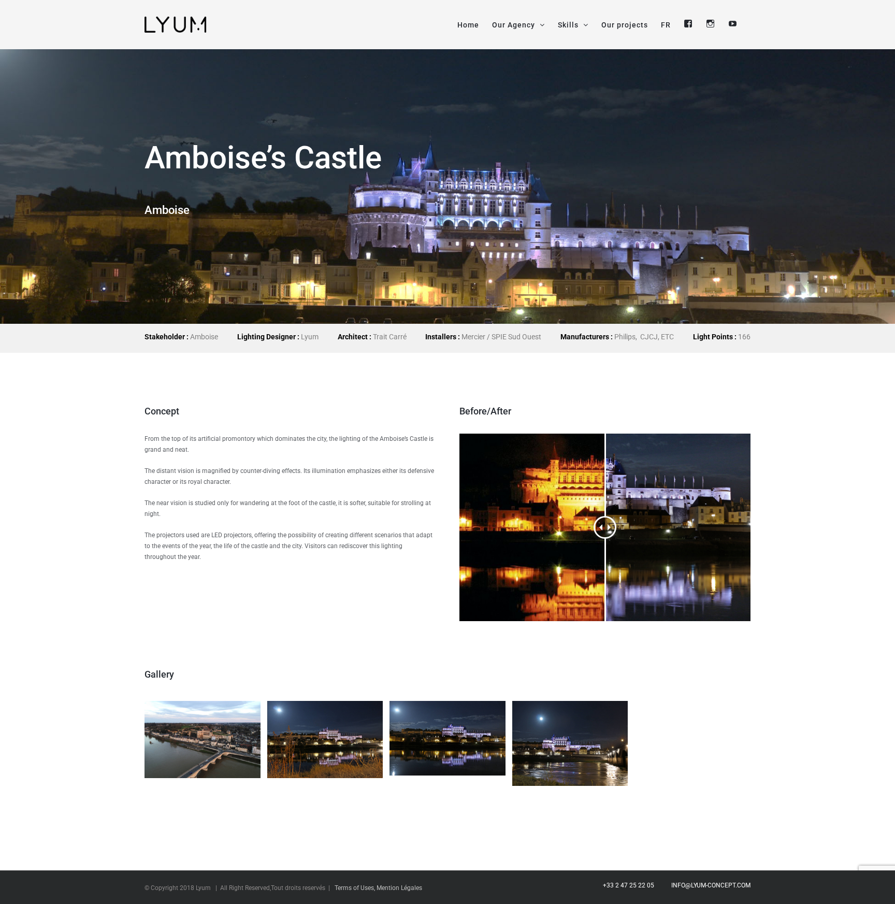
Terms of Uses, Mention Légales (378, 888)
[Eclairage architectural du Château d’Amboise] (570, 743)
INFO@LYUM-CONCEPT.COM (709, 885)
